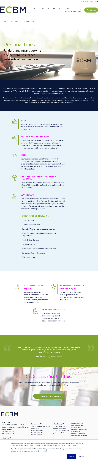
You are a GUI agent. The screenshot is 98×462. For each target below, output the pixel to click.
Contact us (91, 10)
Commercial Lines (77, 423)
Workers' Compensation (79, 429)
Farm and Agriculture (78, 433)
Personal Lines (76, 427)
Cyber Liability (75, 431)
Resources (63, 9)
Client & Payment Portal (89, 1)
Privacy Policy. (71, 445)
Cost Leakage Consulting (79, 435)
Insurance (38, 9)
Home (4, 21)
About (50, 9)
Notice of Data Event (73, 11)
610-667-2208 (9, 433)
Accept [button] (71, 456)
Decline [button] (81, 456)
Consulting (77, 9)
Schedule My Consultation (49, 396)
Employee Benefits (77, 425)
